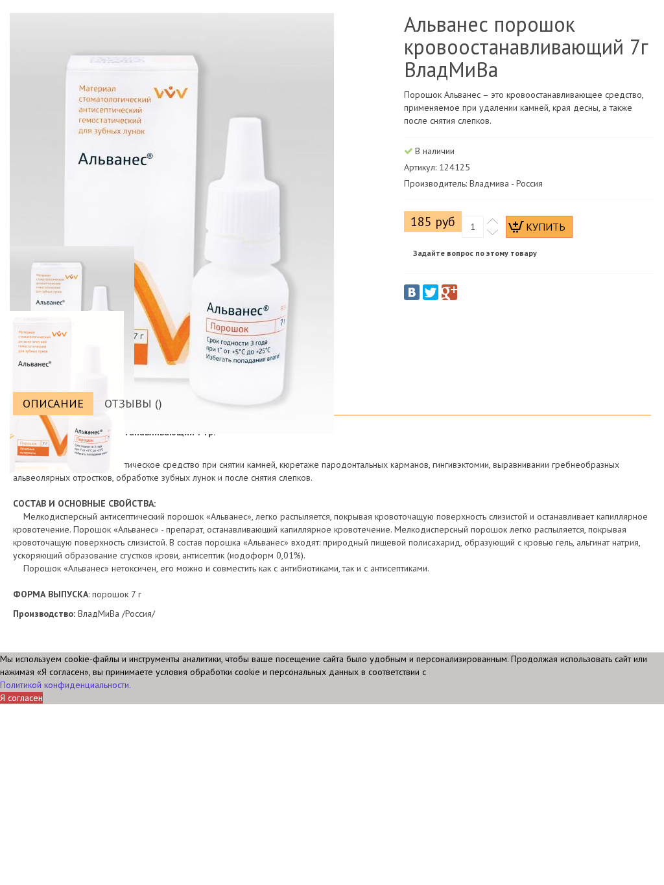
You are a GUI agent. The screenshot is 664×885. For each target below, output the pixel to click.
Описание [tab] (53, 403)
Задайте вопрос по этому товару (475, 253)
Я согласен (21, 698)
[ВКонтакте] (412, 292)
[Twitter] (430, 292)
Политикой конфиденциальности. (65, 685)
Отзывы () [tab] (133, 403)
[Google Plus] (449, 292)
